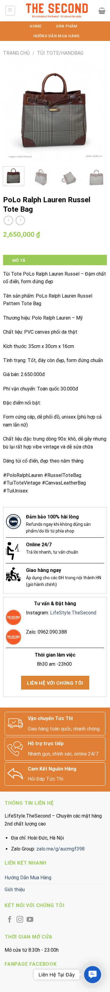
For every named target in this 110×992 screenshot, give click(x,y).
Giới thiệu (15, 889)
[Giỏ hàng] (101, 10)
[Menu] (10, 11)
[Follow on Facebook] (9, 920)
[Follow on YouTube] (30, 920)
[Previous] (12, 108)
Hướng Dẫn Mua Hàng (56, 36)
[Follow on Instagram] (19, 920)
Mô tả (18, 260)
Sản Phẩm (66, 26)
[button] (92, 974)
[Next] (97, 108)
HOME (35, 26)
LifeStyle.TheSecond (73, 613)
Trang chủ (16, 53)
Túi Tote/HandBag (60, 53)
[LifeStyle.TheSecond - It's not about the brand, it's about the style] (57, 10)
